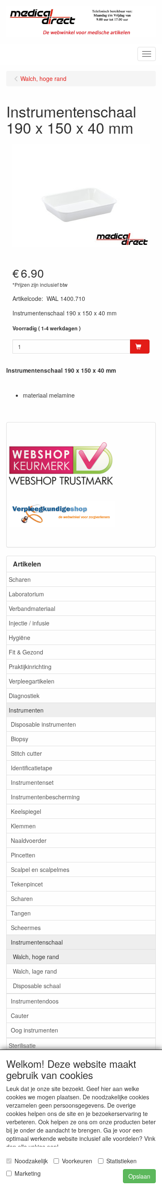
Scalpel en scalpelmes (40, 869)
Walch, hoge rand (36, 956)
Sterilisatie (22, 1045)
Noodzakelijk (31, 1161)
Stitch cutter (26, 753)
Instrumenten (26, 710)
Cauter (20, 1015)
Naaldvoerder (29, 840)
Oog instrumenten (34, 1030)
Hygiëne (19, 637)
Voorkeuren (77, 1161)
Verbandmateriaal (32, 608)
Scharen (20, 579)
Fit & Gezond (26, 652)
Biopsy (19, 739)
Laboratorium (26, 594)
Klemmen (23, 826)
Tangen (21, 913)
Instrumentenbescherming (45, 797)
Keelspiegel (26, 811)
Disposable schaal (37, 985)
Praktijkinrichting (30, 666)
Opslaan (139, 1176)
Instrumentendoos (35, 1001)
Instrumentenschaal (37, 942)
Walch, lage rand (35, 971)
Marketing (28, 1173)
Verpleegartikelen (31, 681)
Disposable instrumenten (43, 724)
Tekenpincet (27, 884)
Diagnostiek (24, 695)
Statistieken (121, 1161)
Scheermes (26, 927)
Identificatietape (31, 768)
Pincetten (23, 855)
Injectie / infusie (29, 623)
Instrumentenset (32, 782)
